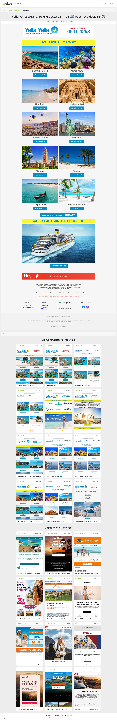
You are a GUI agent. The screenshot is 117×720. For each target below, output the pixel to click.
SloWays (49, 578)
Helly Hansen (51, 624)
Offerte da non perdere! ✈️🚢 (54, 476)
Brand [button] (105, 3)
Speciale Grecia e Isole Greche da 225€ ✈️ (86, 521)
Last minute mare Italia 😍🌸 (83, 385)
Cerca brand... (17, 6)
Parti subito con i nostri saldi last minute (57, 709)
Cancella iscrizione (65, 316)
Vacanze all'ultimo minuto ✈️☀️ (26, 385)
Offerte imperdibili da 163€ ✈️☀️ (55, 521)
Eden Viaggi (21, 533)
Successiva (111, 334)
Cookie (55, 718)
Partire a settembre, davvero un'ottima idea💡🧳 (87, 573)
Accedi (111, 3)
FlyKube (20, 578)
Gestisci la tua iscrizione (53, 316)
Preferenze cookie (63, 718)
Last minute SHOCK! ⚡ (53, 385)
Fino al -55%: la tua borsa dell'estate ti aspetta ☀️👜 (87, 619)
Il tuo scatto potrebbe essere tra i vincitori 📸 (30, 709)
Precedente (6, 334)
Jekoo (4, 10)
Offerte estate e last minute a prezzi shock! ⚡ (30, 521)
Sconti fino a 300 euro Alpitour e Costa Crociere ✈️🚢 (87, 431)
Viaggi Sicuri (22, 624)
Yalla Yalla (17, 10)
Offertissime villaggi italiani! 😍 (55, 431)
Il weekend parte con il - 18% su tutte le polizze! (30, 664)
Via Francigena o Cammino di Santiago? (57, 619)
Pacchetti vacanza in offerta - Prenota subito (58, 573)
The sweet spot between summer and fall (57, 664)
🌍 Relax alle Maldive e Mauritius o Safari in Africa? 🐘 (30, 573)
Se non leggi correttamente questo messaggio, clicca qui (59, 21)
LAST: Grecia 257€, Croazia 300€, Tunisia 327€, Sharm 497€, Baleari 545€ (30, 476)
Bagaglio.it (78, 578)
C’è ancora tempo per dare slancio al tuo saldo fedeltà (87, 709)
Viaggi (10, 10)
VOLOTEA (21, 669)
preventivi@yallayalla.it (29, 307)
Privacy (3, 718)
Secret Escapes (52, 533)
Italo (76, 624)
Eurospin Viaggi (80, 533)
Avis (76, 669)
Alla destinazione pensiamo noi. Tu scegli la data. (30, 619)
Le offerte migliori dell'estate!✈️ (83, 476)
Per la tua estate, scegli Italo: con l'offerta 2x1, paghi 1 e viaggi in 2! (87, 664)
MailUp (64, 326)
